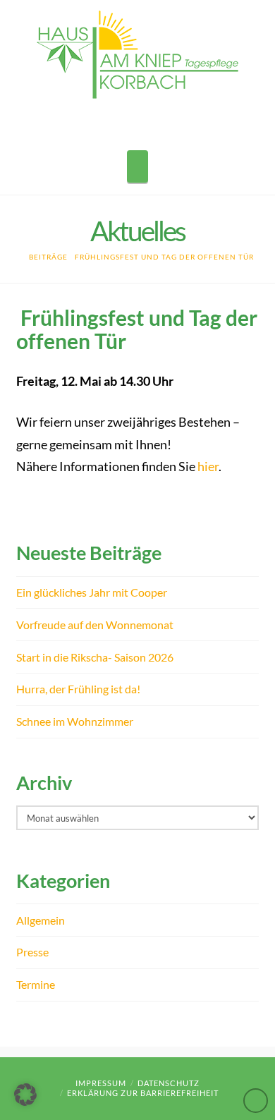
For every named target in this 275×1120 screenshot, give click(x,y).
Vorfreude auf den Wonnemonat (94, 624)
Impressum (100, 1083)
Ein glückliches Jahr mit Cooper (91, 592)
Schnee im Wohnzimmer (74, 721)
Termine (35, 984)
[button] (137, 166)
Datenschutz (169, 1083)
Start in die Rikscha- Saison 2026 (94, 657)
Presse (32, 951)
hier (208, 466)
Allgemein (40, 920)
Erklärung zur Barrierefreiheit (143, 1092)
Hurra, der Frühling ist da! (78, 688)
